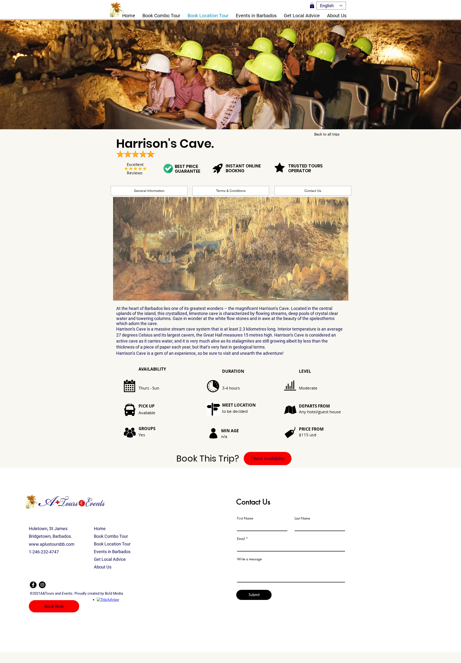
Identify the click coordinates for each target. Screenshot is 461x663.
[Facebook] (33, 584)
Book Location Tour (112, 543)
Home (100, 528)
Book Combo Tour (111, 536)
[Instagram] (42, 584)
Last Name (302, 518)
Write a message (249, 559)
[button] (312, 5)
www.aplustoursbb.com (51, 544)
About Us (102, 566)
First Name (245, 518)
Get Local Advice (110, 559)
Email (241, 538)
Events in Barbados (112, 551)
